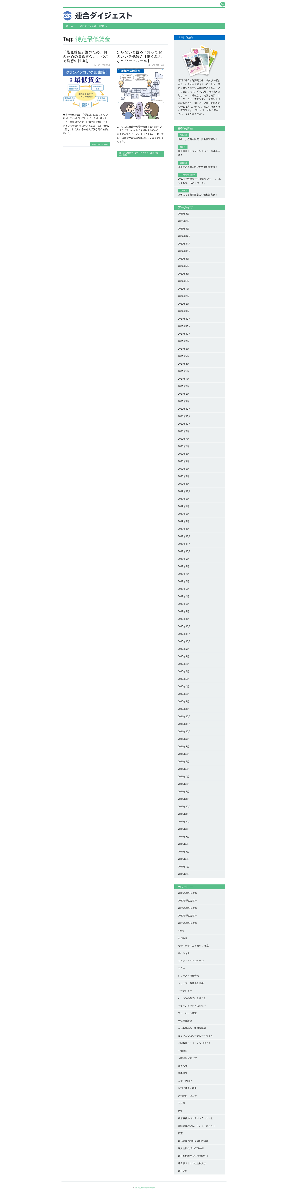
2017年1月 (183, 709)
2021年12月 (184, 318)
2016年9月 (183, 739)
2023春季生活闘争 (187, 923)
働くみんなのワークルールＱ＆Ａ (134, 152)
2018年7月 (183, 574)
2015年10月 (184, 821)
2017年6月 (183, 671)
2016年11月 (184, 724)
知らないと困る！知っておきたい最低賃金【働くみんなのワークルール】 (139, 56)
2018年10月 (184, 551)
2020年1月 (183, 484)
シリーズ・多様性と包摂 (191, 983)
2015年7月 (183, 844)
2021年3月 (183, 386)
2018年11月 (184, 544)
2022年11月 (184, 243)
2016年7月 (183, 754)
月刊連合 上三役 (187, 1095)
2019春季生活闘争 (187, 893)
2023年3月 (183, 213)
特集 (180, 1110)
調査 (180, 1133)
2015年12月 (184, 806)
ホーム (69, 26)
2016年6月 (183, 761)
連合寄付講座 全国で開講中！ (193, 1155)
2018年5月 (183, 589)
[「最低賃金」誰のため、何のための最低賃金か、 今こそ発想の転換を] (86, 107)
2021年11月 (184, 326)
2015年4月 (183, 866)
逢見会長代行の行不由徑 (191, 1148)
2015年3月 (183, 874)
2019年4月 (183, 506)
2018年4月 (183, 596)
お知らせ (182, 938)
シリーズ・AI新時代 (188, 975)
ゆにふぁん (184, 953)
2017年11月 (184, 634)
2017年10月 (184, 641)
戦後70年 (183, 1065)
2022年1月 (183, 311)
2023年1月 (183, 228)
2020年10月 (184, 423)
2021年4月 (183, 378)
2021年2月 (183, 393)
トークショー (185, 990)
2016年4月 (183, 776)
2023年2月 (183, 221)
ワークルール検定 (187, 1013)
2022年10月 (184, 251)
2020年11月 (184, 416)
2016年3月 (183, 784)
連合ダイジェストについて (94, 26)
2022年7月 (183, 266)
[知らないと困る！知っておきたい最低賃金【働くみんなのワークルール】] (140, 119)
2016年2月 (183, 791)
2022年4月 (183, 288)
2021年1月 (183, 401)
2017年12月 (184, 626)
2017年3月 (183, 694)
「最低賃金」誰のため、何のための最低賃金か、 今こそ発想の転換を (86, 56)
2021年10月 (184, 333)
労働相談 (182, 1050)
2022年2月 (183, 303)
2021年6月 (183, 363)
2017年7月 (183, 664)
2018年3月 (183, 604)
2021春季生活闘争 (187, 908)
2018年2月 (183, 611)
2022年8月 (183, 258)
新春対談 (182, 1073)
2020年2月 (183, 476)
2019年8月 (183, 499)
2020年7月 (183, 438)
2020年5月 (183, 453)
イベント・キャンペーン (191, 960)
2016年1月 (183, 799)
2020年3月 (183, 468)
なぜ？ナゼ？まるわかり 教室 (193, 945)
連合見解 (182, 1170)
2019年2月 (183, 521)
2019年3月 (183, 514)
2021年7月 (183, 356)
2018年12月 (184, 536)
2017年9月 (183, 649)
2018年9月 (183, 559)
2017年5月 (183, 679)
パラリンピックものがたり (192, 1005)
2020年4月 (183, 461)
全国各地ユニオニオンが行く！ (194, 1043)
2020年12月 (184, 408)
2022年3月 (183, 296)
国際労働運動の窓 (187, 1058)
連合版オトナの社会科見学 (192, 1163)
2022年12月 (184, 236)
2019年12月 (184, 491)
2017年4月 (183, 686)
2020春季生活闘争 (187, 900)
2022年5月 (183, 281)
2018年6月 (183, 581)
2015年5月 (183, 859)
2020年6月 (183, 446)
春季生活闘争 (185, 1080)
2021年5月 (183, 371)
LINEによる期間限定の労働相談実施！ (198, 139)
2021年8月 (183, 348)
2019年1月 (183, 529)
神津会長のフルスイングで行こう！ (196, 1125)
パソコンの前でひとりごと (192, 998)
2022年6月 (183, 273)
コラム (181, 968)
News (181, 930)
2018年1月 (183, 619)
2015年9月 (183, 829)
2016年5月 (183, 769)
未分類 (181, 1103)
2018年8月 (183, 566)
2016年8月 (183, 746)
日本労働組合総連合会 (145, 1187)
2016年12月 (184, 716)
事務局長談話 (185, 1020)
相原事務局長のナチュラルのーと (195, 1118)
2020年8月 (183, 431)
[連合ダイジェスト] (97, 19)
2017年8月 (183, 656)
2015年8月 (183, 836)
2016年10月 (184, 731)
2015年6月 (183, 851)
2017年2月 (183, 701)
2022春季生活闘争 (187, 915)
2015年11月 (184, 814)
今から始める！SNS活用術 (192, 1028)
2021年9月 (183, 341)
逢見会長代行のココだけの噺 (193, 1140)
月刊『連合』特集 (100, 144)
